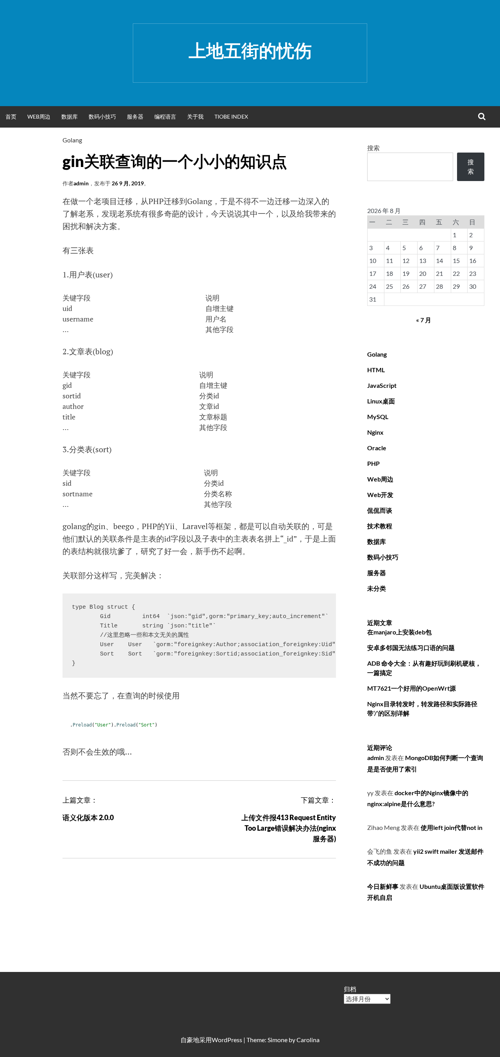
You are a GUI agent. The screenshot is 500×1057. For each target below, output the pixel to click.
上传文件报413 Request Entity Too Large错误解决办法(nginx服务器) (288, 828)
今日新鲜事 (382, 886)
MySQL (377, 416)
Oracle (376, 447)
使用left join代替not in (451, 827)
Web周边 (38, 116)
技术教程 (379, 525)
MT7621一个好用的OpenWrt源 (411, 688)
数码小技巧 (102, 116)
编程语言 (165, 116)
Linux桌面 (381, 401)
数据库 (69, 116)
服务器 (135, 116)
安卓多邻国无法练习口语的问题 (411, 647)
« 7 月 (423, 319)
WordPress (227, 1039)
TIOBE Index (231, 116)
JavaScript (381, 385)
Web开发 (380, 494)
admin (81, 183)
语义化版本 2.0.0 (88, 817)
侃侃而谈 (379, 510)
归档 (350, 989)
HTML (376, 369)
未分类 (376, 588)
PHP (373, 463)
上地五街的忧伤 (250, 50)
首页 (10, 116)
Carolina (308, 1039)
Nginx (375, 432)
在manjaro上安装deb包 (399, 632)
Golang (72, 140)
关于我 (195, 116)
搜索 (373, 147)
